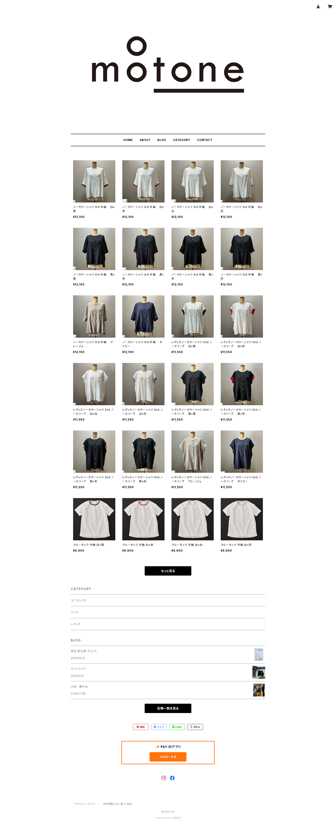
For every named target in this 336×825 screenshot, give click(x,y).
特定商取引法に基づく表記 (117, 803)
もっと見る (168, 571)
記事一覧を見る (168, 708)
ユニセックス (79, 600)
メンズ (74, 612)
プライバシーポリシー (85, 803)
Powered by (164, 817)
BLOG (162, 140)
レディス (76, 624)
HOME (128, 140)
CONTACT (205, 140)
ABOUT (145, 140)
